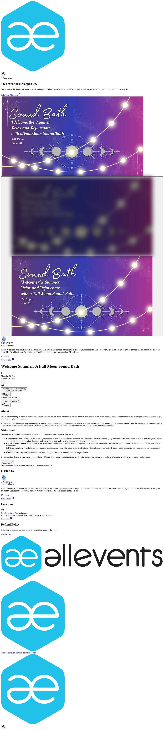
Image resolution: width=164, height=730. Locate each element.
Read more (6, 463)
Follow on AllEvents (9, 95)
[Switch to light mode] (3, 74)
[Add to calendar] (3, 382)
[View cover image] (72, 136)
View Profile (6, 360)
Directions (5, 519)
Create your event (8, 653)
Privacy (19, 653)
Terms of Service (30, 653)
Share (7, 395)
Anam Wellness (7, 345)
